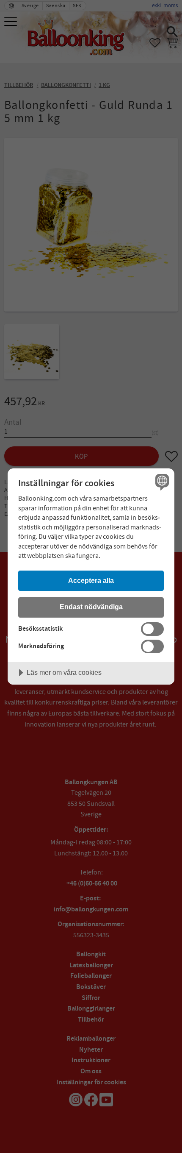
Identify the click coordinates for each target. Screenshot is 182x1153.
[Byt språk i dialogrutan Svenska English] (161, 481)
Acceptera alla (91, 580)
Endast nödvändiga (91, 606)
